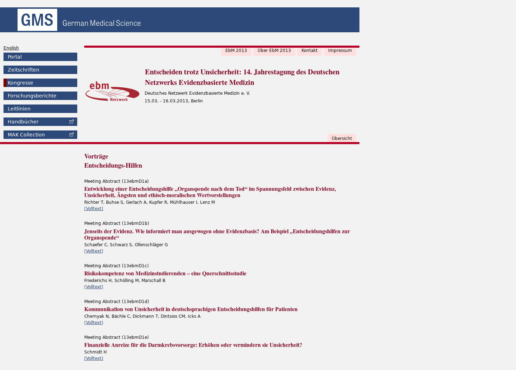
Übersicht (342, 138)
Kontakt (310, 50)
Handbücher (23, 122)
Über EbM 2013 (274, 50)
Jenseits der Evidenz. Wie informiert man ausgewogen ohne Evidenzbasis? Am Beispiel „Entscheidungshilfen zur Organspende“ (217, 234)
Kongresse (20, 83)
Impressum (340, 50)
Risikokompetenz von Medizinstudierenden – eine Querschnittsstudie (165, 273)
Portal (15, 57)
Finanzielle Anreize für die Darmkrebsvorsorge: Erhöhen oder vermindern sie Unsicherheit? (193, 345)
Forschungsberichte (32, 96)
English (11, 48)
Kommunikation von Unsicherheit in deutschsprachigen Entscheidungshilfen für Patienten (191, 309)
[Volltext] (93, 208)
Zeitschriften (23, 70)
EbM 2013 (236, 50)
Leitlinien (19, 109)
